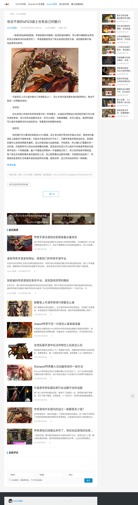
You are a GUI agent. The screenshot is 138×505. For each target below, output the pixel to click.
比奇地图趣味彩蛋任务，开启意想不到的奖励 (123, 39)
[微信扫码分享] (74, 501)
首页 (12, 14)
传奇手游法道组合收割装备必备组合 (55, 237)
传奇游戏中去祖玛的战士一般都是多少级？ (59, 409)
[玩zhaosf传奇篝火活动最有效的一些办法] (19, 373)
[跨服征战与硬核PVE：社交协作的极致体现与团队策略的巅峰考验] (108, 89)
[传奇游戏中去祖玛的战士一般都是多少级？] (19, 415)
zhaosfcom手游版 (36, 4)
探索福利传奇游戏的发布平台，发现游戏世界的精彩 (38, 280)
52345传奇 (20, 4)
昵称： (13, 475)
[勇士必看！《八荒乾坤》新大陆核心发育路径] (108, 100)
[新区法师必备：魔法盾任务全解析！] (108, 15)
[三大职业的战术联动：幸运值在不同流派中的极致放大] (108, 47)
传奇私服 (11, 165)
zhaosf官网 (52, 4)
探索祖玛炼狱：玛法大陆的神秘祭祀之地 (123, 70)
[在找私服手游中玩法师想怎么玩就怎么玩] (19, 351)
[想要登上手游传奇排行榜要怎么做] (19, 309)
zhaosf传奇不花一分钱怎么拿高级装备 (57, 324)
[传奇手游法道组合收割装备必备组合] (19, 243)
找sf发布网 (64, 4)
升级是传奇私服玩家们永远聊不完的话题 (58, 388)
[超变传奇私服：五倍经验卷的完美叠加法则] (108, 79)
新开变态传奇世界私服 (18, 184)
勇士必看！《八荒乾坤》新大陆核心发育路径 (123, 102)
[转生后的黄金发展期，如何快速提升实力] (108, 26)
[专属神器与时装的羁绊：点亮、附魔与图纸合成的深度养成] (108, 57)
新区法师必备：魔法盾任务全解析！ (123, 18)
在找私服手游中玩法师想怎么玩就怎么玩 (58, 345)
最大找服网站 (77, 4)
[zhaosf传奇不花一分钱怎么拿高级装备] (19, 330)
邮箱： (42, 475)
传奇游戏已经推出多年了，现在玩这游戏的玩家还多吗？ (64, 430)
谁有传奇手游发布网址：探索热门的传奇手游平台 (36, 258)
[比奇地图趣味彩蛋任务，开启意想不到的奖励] (108, 36)
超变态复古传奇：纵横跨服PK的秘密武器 (124, 113)
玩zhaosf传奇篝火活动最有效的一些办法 (58, 366)
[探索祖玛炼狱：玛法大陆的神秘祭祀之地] (108, 68)
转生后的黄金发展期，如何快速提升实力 (123, 28)
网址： (71, 475)
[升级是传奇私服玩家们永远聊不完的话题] (19, 394)
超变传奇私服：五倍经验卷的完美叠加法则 (123, 81)
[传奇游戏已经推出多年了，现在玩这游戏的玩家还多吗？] (19, 437)
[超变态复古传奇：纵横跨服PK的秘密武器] (108, 110)
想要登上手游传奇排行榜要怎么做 (54, 302)
